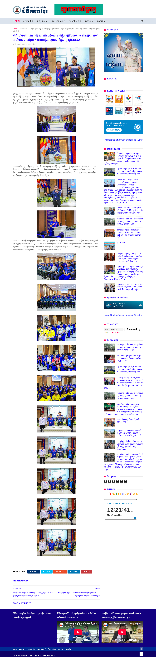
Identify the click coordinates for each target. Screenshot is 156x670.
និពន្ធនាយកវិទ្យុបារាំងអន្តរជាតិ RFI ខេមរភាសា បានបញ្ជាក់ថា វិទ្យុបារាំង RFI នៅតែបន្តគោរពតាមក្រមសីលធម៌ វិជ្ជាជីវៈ (129, 234)
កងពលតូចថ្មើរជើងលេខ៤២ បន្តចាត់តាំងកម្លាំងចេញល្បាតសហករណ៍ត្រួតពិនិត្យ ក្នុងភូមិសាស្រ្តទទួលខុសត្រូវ (130, 221)
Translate (114, 333)
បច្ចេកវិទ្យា (88, 21)
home (15, 649)
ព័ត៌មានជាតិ (28, 21)
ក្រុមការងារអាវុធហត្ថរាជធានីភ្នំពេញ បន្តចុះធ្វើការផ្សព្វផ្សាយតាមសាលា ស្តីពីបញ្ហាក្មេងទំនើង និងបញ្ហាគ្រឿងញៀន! (129, 287)
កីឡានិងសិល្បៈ (75, 21)
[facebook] (141, 648)
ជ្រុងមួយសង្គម (42, 21)
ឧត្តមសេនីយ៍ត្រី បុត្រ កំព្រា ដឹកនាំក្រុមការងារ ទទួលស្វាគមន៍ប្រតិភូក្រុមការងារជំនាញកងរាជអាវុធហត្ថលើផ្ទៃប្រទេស (129, 171)
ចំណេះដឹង (101, 21)
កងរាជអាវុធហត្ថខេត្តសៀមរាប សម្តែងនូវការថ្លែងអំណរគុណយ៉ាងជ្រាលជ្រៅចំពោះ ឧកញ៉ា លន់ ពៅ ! (130, 358)
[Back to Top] (141, 654)
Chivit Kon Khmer (32, 656)
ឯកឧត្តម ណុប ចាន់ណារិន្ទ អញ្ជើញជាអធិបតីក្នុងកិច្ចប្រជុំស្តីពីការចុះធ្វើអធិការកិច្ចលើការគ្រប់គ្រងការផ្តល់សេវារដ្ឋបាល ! (130, 210)
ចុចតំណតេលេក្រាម (113, 130)
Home (16, 21)
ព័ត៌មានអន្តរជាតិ (58, 21)
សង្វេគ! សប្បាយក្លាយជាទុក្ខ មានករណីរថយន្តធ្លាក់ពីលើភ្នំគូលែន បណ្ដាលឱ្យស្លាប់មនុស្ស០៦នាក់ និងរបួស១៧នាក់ (129, 433)
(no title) (121, 243)
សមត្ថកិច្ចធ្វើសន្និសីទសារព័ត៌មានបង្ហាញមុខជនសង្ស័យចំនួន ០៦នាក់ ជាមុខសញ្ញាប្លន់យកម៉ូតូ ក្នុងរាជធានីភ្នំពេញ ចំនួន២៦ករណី (130, 445)
